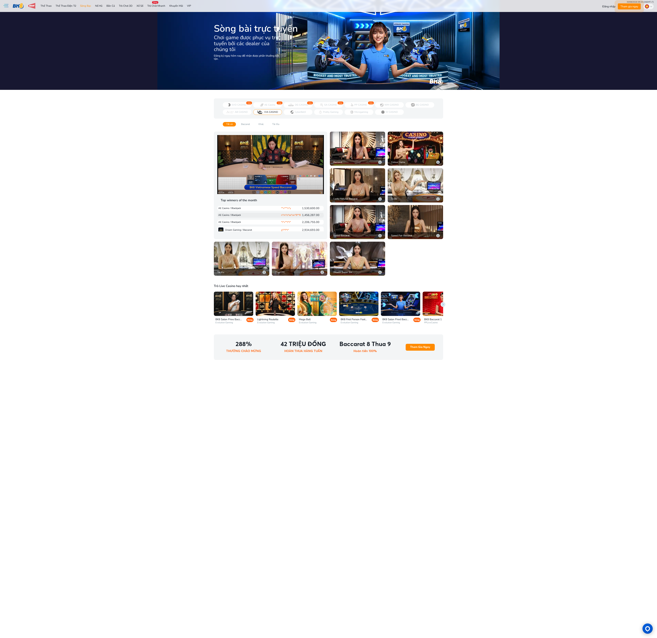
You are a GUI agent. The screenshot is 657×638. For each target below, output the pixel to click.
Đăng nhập (608, 6)
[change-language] (648, 6)
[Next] (443, 304)
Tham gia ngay (629, 6)
